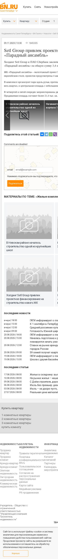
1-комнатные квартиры (16, 415)
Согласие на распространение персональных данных (29, 477)
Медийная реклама (30, 489)
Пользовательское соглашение (30, 468)
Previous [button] (7, 115)
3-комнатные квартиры (16, 423)
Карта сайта (26, 485)
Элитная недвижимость (8, 472)
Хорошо (16, 553)
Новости (47, 34)
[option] (24, 115)
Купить (27, 6)
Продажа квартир (5, 452)
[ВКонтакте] (42, 134)
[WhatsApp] (51, 134)
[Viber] (55, 134)
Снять (37, 6)
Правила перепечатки (31, 453)
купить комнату (11, 427)
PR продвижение (29, 492)
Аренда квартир (9, 463)
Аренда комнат (8, 466)
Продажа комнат (5, 458)
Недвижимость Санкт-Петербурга (16, 34)
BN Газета (37, 34)
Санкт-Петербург (7, 11)
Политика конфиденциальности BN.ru (31, 460)
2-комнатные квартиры (16, 419)
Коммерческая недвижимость (8, 485)
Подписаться (15, 183)
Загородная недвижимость (8, 479)
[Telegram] (46, 134)
